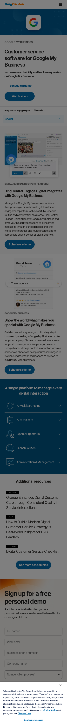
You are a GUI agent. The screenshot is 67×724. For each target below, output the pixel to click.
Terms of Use (24, 713)
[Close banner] (60, 685)
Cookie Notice (50, 710)
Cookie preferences (33, 720)
